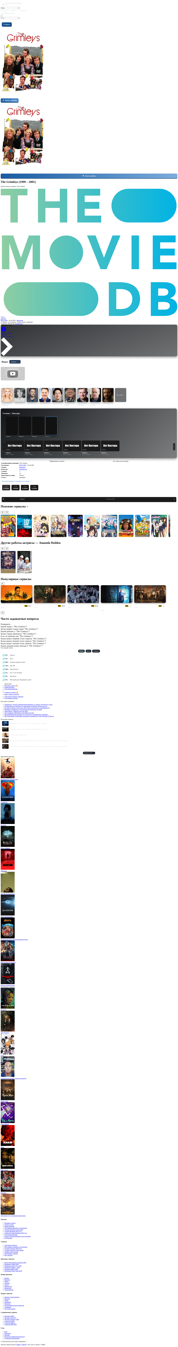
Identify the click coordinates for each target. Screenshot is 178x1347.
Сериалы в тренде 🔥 (11, 692)
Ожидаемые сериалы (11, 698)
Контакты (7, 1333)
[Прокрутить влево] (2, 512)
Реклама (7, 1335)
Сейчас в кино (9, 1224)
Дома (88, 651)
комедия (3, 319)
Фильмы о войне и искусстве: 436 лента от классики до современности (27, 708)
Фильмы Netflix (9, 1316)
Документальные (9, 1309)
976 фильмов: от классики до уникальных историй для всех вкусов (25, 706)
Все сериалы (8, 1255)
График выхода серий (11, 1252)
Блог (5, 1331)
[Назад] (1, 16)
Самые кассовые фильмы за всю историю (17, 1236)
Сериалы (13, 10)
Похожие (35, 24)
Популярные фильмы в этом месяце (15, 1228)
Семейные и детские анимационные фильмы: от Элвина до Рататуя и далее (28, 704)
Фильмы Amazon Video (11, 1319)
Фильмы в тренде (10, 1223)
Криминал (7, 1302)
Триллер (7, 1283)
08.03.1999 (4, 320)
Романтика (7, 1288)
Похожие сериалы (13, 506)
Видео (44, 24)
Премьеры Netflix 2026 (11, 1264)
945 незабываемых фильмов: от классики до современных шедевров (26, 714)
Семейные (7, 1307)
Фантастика (8, 1286)
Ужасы (6, 1285)
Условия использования (11, 1338)
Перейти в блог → (89, 753)
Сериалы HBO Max (10, 1324)
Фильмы (3, 10)
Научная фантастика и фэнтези (14, 1305)
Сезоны (25, 24)
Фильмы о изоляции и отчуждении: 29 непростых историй (23, 709)
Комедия (7, 1280)
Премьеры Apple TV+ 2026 (13, 1266)
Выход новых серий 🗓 (11, 694)
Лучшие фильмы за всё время (13, 1229)
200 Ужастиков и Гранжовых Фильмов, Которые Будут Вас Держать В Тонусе (29, 716)
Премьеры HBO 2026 (11, 1269)
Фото (51, 24)
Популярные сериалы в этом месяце (15, 1247)
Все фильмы (8, 1238)
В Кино (81, 651)
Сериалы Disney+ (9, 1323)
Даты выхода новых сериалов (13, 696)
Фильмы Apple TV (10, 1318)
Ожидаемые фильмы (11, 689)
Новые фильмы (9, 687)
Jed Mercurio (19, 324)
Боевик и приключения (11, 1297)
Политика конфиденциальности (14, 1336)
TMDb (18, 1344)
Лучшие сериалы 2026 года (13, 1248)
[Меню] (2, 20)
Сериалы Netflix (9, 1321)
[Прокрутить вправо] (7, 512)
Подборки (23, 10)
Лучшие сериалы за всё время (13, 1250)
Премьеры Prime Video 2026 (13, 1271)
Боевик (6, 1278)
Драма (6, 1281)
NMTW (24, 1344)
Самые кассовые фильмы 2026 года (15, 1233)
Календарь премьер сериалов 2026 (15, 1262)
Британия (20, 320)
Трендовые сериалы (10, 1245)
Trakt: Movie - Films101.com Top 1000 (16, 711)
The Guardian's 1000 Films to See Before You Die (19, 713)
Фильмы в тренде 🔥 (11, 685)
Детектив (7, 1304)
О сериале (7, 24)
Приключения (8, 1290)
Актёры (16, 24)
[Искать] (19, 18)
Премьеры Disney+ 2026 (12, 1267)
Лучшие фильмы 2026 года (13, 1231)
